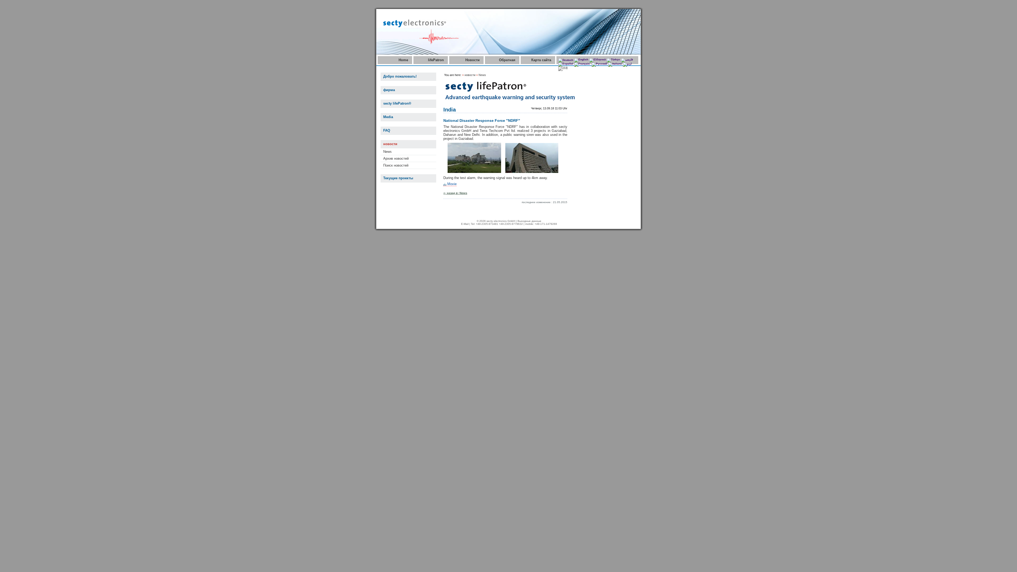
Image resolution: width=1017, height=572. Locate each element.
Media (388, 117)
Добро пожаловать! (400, 76)
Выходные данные (529, 221)
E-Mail (465, 223)
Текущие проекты (398, 178)
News (387, 152)
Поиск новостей (395, 165)
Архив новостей (396, 158)
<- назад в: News (455, 193)
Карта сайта (541, 60)
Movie (452, 184)
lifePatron (436, 60)
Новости (472, 60)
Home (403, 60)
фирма (389, 90)
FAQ (386, 130)
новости (390, 144)
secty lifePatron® (397, 103)
